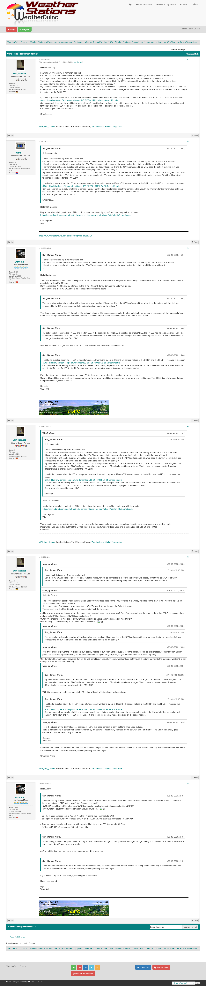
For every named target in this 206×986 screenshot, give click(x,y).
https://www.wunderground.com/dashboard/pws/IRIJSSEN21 (65, 235)
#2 (187, 141)
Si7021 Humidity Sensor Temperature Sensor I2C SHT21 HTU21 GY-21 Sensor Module (79, 100)
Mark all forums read (84, 973)
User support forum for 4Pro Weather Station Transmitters (171, 42)
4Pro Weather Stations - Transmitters (126, 42)
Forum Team (162, 967)
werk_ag (19, 261)
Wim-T (19, 152)
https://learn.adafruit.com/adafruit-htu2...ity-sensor (62, 215)
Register (26, 29)
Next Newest (28, 926)
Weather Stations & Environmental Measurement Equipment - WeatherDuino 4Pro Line (68, 42)
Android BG (39, 982)
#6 (187, 783)
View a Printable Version (18, 937)
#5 (187, 557)
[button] (195, 4)
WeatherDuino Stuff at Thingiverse (107, 126)
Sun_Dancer (19, 73)
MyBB (17, 982)
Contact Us (144, 967)
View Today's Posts (167, 4)
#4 (187, 426)
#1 (187, 60)
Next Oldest (15, 926)
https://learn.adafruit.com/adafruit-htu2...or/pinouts (108, 215)
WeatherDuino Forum (17, 42)
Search (185, 4)
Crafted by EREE (25, 982)
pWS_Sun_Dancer (47, 126)
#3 (187, 248)
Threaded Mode (192, 54)
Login (12, 29)
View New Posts (145, 4)
